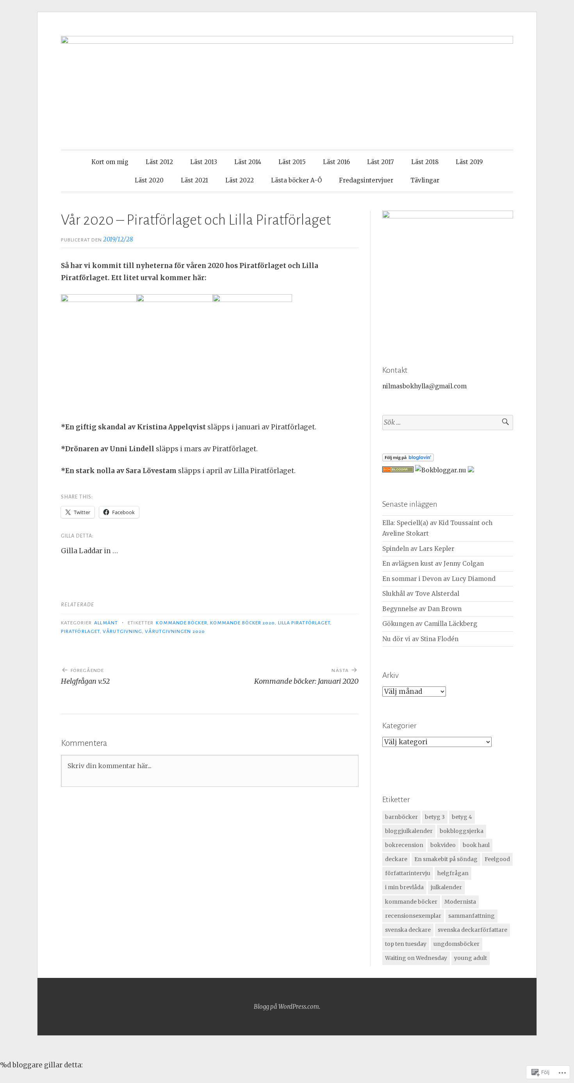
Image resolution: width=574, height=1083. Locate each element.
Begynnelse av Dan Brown (422, 609)
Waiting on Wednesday (416, 957)
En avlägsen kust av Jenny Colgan (433, 563)
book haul (476, 845)
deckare (396, 859)
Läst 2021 (194, 180)
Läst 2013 (203, 162)
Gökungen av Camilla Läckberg (429, 623)
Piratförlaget (80, 631)
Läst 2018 (425, 162)
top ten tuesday (405, 943)
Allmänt (106, 622)
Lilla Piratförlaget (304, 622)
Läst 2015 (292, 162)
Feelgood (497, 859)
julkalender (446, 887)
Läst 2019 (469, 162)
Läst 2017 (380, 162)
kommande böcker (181, 622)
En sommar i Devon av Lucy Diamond (439, 579)
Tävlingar (424, 180)
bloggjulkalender (409, 831)
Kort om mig (109, 162)
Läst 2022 (239, 180)
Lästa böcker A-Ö (296, 180)
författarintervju (407, 873)
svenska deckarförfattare (472, 929)
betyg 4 (462, 816)
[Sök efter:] (447, 422)
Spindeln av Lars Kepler (418, 548)
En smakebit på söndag (446, 859)
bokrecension (404, 845)
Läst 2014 (247, 162)
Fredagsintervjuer (366, 180)
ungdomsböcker (456, 943)
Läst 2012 (159, 162)
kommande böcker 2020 (242, 622)
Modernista (460, 901)
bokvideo (443, 845)
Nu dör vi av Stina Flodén (420, 639)
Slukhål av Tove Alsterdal (420, 593)
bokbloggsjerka (461, 831)
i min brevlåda (404, 887)
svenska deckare (408, 929)
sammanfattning (471, 915)
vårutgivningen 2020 (175, 631)
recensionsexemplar (413, 915)
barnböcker (401, 816)
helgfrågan (453, 873)
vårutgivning (122, 631)
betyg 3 (435, 816)
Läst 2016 (336, 162)
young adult (470, 957)
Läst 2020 (149, 180)
